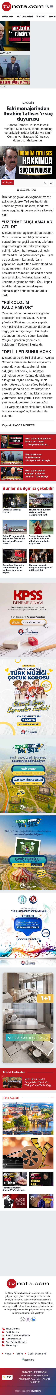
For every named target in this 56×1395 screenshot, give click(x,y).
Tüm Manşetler (13, 1339)
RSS (8, 1377)
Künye (8, 1354)
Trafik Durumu (13, 1332)
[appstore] (28, 1360)
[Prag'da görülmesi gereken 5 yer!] (28, 1118)
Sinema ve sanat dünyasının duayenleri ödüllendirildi (40, 567)
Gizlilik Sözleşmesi (37, 1354)
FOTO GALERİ (25, 16)
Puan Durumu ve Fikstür (18, 1335)
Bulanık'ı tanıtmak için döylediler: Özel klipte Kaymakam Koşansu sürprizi (14, 540)
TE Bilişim (36, 1391)
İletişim (19, 1354)
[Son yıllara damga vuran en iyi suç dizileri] (28, 1153)
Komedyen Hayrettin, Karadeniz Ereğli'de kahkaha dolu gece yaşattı (13, 569)
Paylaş (9, 182)
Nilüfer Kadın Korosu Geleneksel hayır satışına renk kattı (40, 512)
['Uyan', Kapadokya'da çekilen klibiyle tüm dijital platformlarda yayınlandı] (41, 527)
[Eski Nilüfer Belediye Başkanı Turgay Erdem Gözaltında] (41, 1201)
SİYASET (41, 16)
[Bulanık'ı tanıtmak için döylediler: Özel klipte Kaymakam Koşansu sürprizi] (15, 527)
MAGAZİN (28, 102)
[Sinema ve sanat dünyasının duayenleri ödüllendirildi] (41, 555)
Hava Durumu (13, 1329)
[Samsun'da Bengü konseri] (15, 500)
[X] (22, 1319)
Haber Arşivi (12, 1345)
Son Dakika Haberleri (16, 1342)
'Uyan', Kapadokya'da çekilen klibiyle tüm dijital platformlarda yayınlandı (40, 540)
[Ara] (47, 6)
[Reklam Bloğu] (28, 619)
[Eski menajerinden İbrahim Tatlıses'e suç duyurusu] (28, 162)
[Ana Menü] (51, 6)
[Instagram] (28, 1319)
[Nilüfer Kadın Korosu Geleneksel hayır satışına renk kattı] (41, 500)
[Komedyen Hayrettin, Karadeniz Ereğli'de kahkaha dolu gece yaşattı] (15, 555)
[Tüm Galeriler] (52, 1097)
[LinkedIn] (33, 1319)
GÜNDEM (7, 16)
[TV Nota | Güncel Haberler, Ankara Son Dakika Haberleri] (23, 6)
